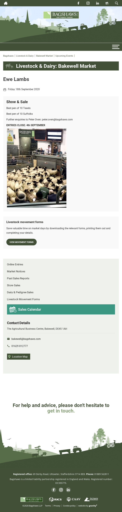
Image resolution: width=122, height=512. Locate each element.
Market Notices (16, 271)
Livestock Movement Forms (23, 299)
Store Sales (13, 285)
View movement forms (22, 242)
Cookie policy (69, 506)
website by (87, 506)
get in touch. (61, 410)
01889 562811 (101, 474)
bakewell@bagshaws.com (26, 338)
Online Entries (15, 264)
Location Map (20, 356)
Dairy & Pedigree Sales (20, 292)
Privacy (57, 506)
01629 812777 (19, 346)
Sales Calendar (29, 309)
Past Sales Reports (18, 278)
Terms (48, 506)
